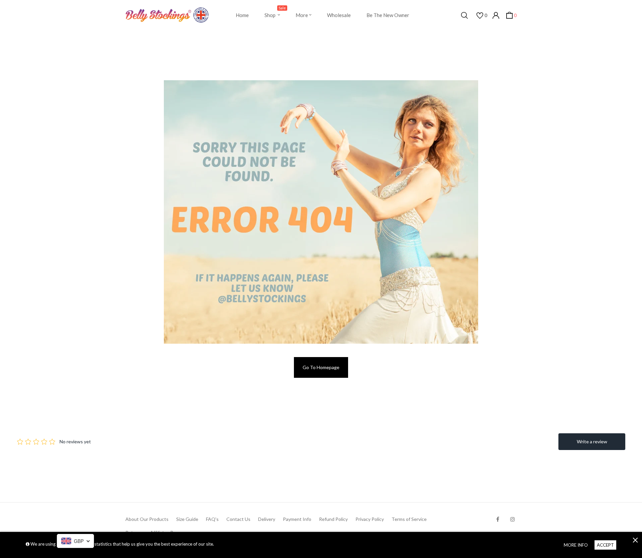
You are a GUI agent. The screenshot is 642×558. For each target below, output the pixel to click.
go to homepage (321, 367)
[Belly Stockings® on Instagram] (512, 519)
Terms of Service (409, 519)
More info (576, 545)
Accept (605, 545)
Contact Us (238, 519)
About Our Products (147, 519)
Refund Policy (333, 519)
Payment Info (297, 519)
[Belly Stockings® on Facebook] (497, 519)
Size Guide (187, 519)
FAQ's (212, 519)
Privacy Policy (369, 519)
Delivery (266, 519)
